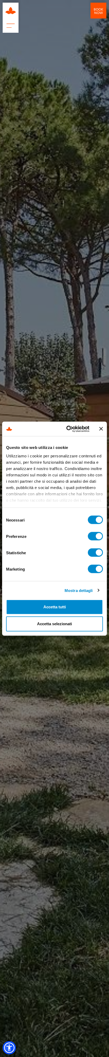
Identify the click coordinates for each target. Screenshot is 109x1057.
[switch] (95, 536)
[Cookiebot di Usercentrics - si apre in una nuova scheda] (67, 428)
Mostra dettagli (79, 590)
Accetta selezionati (54, 624)
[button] (9, 1047)
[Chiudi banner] (101, 429)
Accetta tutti (54, 607)
